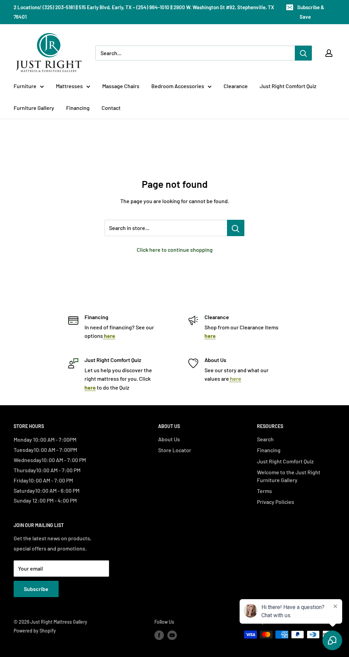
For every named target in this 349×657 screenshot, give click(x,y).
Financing (78, 107)
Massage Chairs (120, 86)
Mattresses (69, 86)
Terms (264, 491)
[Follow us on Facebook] (159, 635)
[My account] (328, 53)
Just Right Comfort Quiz (288, 86)
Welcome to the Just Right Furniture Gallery (288, 476)
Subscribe (36, 589)
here (235, 378)
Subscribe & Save (310, 12)
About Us (169, 439)
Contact (111, 107)
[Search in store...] (235, 228)
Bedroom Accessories (177, 86)
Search (265, 439)
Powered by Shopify (35, 631)
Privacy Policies (275, 501)
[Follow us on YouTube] (172, 635)
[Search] (303, 53)
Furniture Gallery (34, 107)
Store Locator (174, 450)
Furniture (25, 86)
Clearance (236, 86)
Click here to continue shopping (175, 249)
